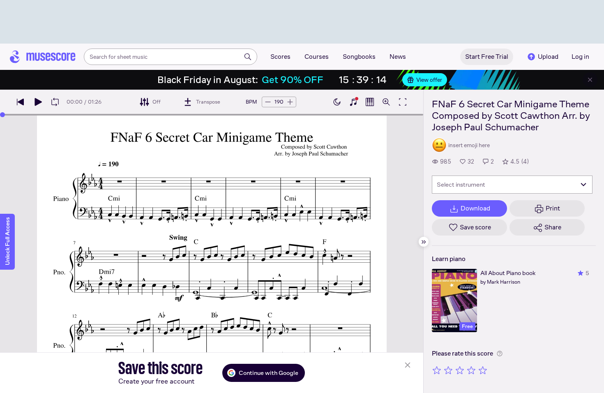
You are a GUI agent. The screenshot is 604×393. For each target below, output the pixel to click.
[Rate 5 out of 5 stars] (483, 370)
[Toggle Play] (38, 102)
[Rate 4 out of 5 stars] (471, 370)
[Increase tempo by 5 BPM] (290, 102)
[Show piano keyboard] (353, 102)
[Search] (248, 57)
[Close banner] (590, 79)
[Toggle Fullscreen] (402, 102)
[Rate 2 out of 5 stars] (448, 370)
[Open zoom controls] (386, 102)
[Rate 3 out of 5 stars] (460, 370)
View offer (429, 79)
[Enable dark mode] (337, 102)
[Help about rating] (500, 353)
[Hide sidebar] (424, 242)
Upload (548, 56)
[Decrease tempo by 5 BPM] (268, 102)
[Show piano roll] (370, 102)
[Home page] (43, 56)
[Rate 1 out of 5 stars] (437, 370)
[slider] (2, 114)
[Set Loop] (55, 102)
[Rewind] (20, 102)
